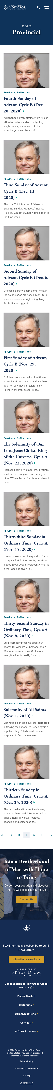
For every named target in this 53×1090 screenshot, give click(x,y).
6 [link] (41, 834)
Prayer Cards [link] (25, 996)
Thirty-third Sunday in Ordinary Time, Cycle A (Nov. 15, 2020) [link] (25, 543)
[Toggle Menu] (45, 8)
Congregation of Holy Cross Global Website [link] (26, 986)
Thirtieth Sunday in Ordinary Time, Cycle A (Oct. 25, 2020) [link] (25, 796)
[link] (15, 9)
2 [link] (11, 834)
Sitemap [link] (26, 1076)
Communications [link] (25, 1013)
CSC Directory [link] (26, 1083)
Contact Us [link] (26, 899)
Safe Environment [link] (25, 1031)
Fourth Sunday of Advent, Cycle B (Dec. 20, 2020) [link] (24, 105)
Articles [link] (26, 26)
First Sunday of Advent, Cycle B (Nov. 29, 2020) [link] (25, 364)
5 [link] (34, 834)
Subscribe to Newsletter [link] (26, 959)
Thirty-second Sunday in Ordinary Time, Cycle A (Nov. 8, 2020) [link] (26, 630)
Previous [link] (1, 835)
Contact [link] (25, 1022)
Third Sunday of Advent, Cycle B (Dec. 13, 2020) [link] (26, 191)
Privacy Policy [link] (26, 1061)
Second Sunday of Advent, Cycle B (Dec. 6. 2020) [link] (26, 278)
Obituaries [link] (25, 1005)
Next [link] (51, 835)
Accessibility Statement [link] (26, 1068)
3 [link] (19, 834)
